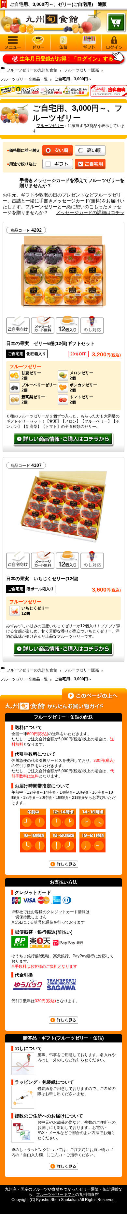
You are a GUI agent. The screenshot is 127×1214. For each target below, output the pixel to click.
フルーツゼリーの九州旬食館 (32, 70)
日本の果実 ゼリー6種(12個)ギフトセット (50, 343)
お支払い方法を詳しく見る (63, 1020)
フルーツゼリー (50, 125)
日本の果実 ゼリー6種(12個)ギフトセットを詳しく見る (63, 439)
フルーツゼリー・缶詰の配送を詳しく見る (63, 864)
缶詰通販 (110, 1189)
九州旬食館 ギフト (89, 42)
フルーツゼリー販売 (81, 70)
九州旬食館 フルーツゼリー (38, 42)
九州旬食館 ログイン (114, 42)
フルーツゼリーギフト (55, 1194)
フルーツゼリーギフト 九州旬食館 (51, 23)
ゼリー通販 (89, 1189)
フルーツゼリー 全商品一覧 (24, 79)
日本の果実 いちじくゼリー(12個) (42, 578)
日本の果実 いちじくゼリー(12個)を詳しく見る (63, 649)
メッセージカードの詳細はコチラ (90, 212)
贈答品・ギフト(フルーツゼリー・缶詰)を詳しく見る (63, 1166)
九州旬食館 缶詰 (63, 42)
